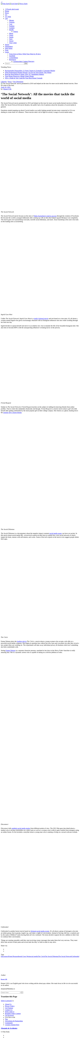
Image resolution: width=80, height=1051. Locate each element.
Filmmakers (9, 46)
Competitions (13, 58)
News (7, 13)
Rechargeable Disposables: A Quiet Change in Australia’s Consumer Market (30, 71)
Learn (7, 52)
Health (11, 30)
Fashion (11, 26)
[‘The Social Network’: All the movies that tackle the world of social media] (15, 975)
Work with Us (9, 1012)
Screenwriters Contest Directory (23, 61)
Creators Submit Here (12, 1025)
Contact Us (8, 1010)
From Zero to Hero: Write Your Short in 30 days (25, 54)
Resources (12, 59)
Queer (11, 35)
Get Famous (9, 1008)
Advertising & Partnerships (14, 1021)
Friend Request (13, 956)
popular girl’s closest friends (12, 412)
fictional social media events (40, 931)
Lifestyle (4, 81)
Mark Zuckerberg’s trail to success (45, 216)
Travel (11, 41)
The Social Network (65, 956)
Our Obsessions (18, 81)
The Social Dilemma (51, 956)
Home (7, 11)
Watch (7, 44)
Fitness (15, 31)
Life (6, 18)
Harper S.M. (7, 89)
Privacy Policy (10, 1006)
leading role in (22, 641)
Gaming (11, 28)
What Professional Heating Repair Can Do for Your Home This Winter (28, 72)
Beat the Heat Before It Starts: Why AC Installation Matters (24, 74)
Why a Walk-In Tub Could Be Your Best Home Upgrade (23, 78)
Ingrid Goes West (24, 956)
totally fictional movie (41, 318)
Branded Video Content (13, 1013)
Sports (11, 37)
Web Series (8, 48)
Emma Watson (10, 650)
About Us (8, 1004)
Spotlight (12, 56)
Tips (6, 1019)
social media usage (55, 533)
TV (6, 15)
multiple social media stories (21, 828)
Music (11, 33)
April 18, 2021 (6, 87)
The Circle (41, 956)
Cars (10, 24)
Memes (11, 20)
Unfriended (75, 956)
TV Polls (8, 17)
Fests (6, 50)
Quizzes (11, 22)
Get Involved (9, 1015)
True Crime (13, 43)
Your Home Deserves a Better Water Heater (19, 76)
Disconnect (4, 956)
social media (34, 956)
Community (9, 1023)
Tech (10, 39)
